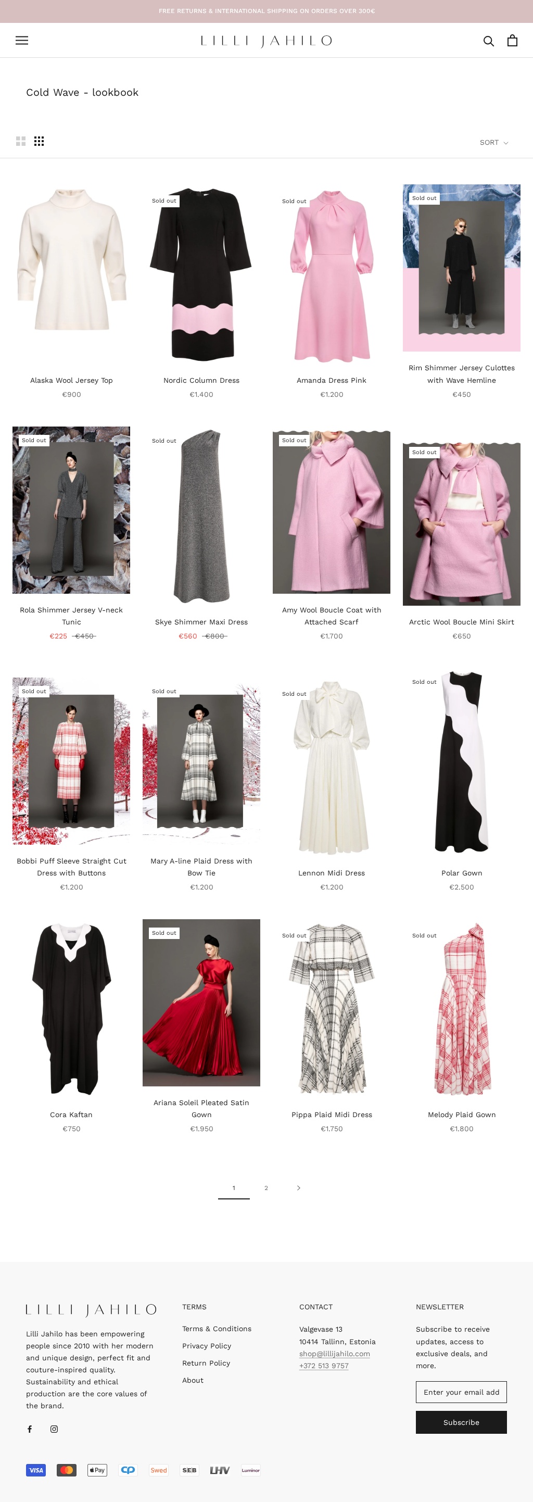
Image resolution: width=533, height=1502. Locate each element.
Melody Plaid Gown (462, 1114)
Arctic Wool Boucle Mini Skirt (461, 622)
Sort (490, 142)
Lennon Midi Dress (331, 873)
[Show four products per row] (39, 141)
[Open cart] (512, 40)
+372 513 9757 (324, 1365)
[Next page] (299, 1187)
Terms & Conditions (216, 1328)
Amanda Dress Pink (331, 380)
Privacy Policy (206, 1346)
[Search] (489, 40)
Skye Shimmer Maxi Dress (201, 622)
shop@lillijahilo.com (334, 1353)
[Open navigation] (22, 40)
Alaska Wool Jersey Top (71, 380)
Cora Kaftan (71, 1114)
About (193, 1380)
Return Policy (206, 1363)
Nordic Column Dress (201, 380)
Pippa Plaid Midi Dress (331, 1114)
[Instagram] (54, 1429)
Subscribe (461, 1422)
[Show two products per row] (21, 141)
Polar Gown (462, 873)
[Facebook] (29, 1429)
